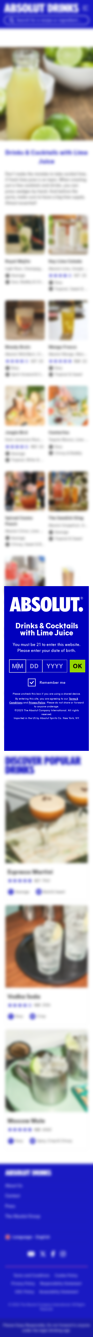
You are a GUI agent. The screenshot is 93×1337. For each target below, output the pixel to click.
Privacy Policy (37, 702)
